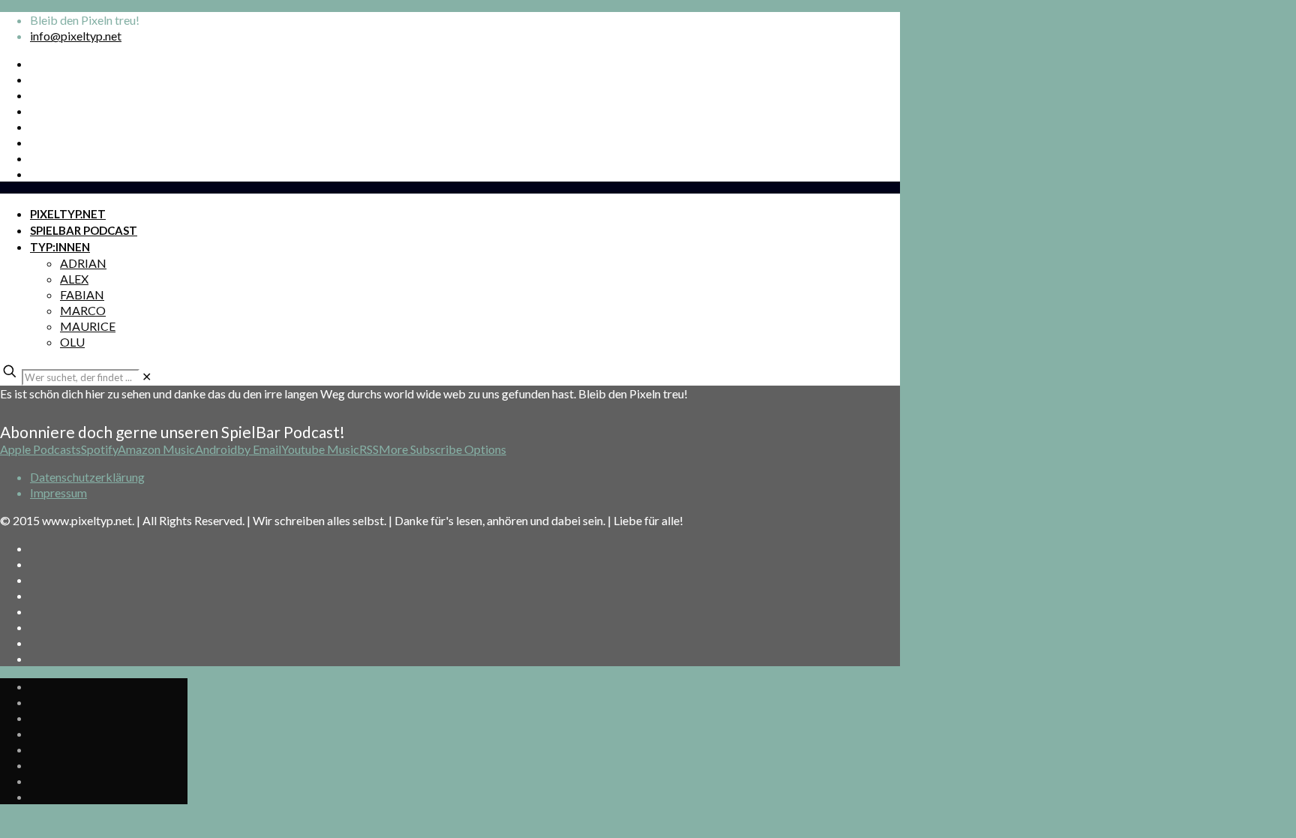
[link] (147, 376)
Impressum (58, 492)
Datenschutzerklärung (87, 477)
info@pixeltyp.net (76, 36)
